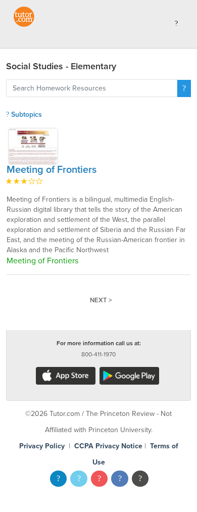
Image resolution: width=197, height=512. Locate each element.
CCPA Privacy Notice (108, 446)
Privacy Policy (42, 446)
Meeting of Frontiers (51, 170)
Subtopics (25, 114)
